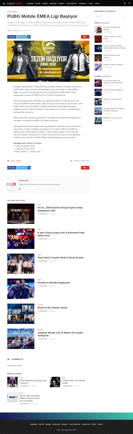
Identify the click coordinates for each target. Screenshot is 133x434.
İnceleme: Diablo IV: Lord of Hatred (112, 38)
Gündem (40, 304)
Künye (97, 3)
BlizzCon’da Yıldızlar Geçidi (52, 307)
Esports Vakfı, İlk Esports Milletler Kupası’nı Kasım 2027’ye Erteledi (29, 398)
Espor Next (16, 30)
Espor (37, 3)
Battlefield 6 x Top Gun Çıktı (112, 118)
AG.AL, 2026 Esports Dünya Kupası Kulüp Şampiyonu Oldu (60, 209)
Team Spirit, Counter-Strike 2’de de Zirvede (61, 257)
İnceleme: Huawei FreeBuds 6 (113, 64)
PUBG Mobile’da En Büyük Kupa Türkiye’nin (32, 382)
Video (91, 3)
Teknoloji (83, 3)
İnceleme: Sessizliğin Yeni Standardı (111, 28)
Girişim (45, 3)
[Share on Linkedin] (29, 37)
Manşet (62, 3)
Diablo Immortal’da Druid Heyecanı (111, 56)
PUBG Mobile (85, 160)
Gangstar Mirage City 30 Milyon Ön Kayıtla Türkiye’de (60, 334)
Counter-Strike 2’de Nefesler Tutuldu (73, 382)
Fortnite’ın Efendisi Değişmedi (54, 282)
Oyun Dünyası (72, 3)
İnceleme (53, 3)
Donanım (30, 3)
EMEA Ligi (77, 160)
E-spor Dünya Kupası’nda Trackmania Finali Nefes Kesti (61, 234)
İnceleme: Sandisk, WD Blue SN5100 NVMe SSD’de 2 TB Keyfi (114, 47)
